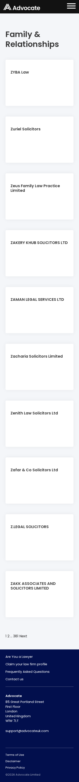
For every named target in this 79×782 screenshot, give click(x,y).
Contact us (14, 679)
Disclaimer (13, 761)
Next (23, 636)
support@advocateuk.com (27, 731)
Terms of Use (14, 755)
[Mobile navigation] (71, 6)
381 (15, 636)
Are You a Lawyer (19, 656)
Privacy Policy (15, 767)
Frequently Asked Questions (27, 671)
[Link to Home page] (21, 7)
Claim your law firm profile (26, 664)
